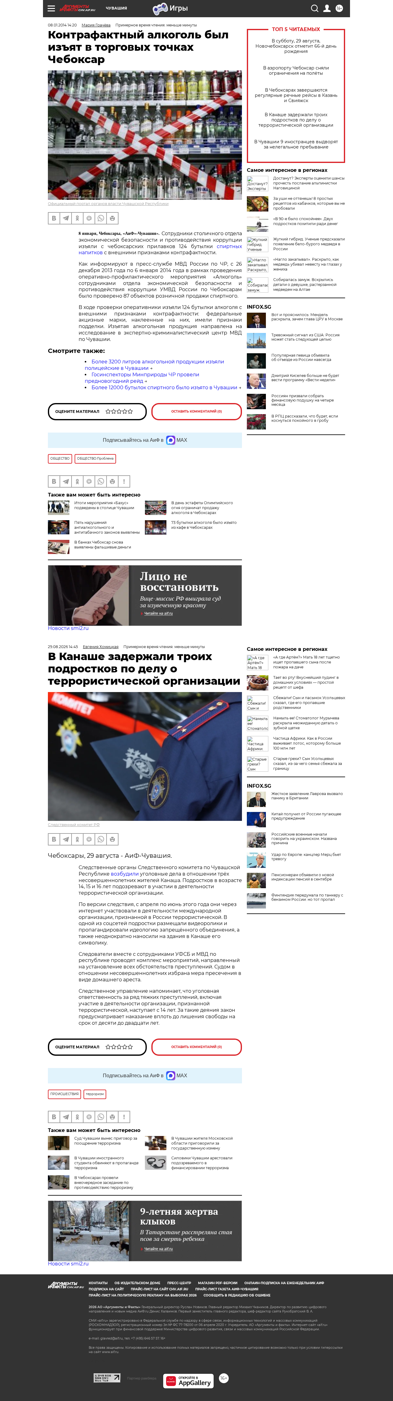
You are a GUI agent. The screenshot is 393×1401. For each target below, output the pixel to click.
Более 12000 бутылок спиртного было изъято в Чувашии (164, 387)
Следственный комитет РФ (74, 824)
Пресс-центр (179, 1283)
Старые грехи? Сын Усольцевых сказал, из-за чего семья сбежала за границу (307, 763)
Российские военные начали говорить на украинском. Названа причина (304, 838)
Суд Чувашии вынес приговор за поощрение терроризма (105, 1141)
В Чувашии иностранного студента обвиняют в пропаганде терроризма (106, 1163)
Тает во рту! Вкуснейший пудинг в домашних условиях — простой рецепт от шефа (306, 682)
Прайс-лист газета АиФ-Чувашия (226, 1289)
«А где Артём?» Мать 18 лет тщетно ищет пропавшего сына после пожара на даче (306, 662)
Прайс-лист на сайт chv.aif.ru (159, 1289)
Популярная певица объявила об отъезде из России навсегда (301, 357)
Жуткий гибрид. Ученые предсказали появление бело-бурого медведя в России (309, 244)
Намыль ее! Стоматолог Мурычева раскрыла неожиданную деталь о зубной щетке (306, 723)
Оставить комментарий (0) (196, 412)
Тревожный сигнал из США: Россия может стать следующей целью (305, 337)
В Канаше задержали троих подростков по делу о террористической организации (296, 120)
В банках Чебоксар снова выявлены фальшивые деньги (102, 544)
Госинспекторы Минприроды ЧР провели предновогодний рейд (142, 378)
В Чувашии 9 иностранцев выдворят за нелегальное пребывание (296, 144)
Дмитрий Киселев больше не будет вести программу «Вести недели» (305, 378)
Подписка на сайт (106, 1289)
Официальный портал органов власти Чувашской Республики (108, 203)
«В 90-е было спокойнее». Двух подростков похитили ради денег (305, 221)
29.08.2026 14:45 (63, 646)
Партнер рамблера (141, 1378)
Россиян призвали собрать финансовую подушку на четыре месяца (302, 400)
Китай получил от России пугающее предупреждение (306, 816)
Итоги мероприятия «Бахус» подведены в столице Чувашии (104, 505)
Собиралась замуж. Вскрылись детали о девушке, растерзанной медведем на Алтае (305, 284)
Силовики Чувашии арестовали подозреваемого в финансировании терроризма (201, 1163)
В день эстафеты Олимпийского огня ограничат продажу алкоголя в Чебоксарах (202, 508)
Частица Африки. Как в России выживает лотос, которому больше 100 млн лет (307, 743)
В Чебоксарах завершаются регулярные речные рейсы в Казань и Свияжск (296, 95)
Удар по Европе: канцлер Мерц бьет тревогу (306, 857)
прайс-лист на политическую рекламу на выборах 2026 (142, 1295)
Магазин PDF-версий (217, 1283)
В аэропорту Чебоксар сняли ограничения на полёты (296, 70)
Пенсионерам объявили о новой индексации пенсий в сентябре (302, 877)
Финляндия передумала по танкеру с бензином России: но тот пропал (307, 897)
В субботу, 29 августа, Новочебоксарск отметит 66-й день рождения (296, 46)
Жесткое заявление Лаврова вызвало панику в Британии (307, 796)
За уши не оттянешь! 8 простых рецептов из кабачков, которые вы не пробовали (309, 203)
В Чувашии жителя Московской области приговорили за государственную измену (202, 1143)
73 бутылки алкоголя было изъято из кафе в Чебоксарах (204, 525)
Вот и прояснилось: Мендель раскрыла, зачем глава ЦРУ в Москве (307, 317)
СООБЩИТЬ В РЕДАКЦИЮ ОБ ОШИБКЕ (237, 1295)
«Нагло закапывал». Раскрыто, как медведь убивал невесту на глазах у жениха (307, 264)
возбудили (125, 874)
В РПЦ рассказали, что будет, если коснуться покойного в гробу (304, 418)
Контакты (98, 1283)
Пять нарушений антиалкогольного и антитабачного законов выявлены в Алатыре (94, 530)
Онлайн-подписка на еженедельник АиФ (284, 1283)
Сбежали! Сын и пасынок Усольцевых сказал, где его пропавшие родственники (309, 702)
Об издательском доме (137, 1283)
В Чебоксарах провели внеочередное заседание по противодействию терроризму (103, 1182)
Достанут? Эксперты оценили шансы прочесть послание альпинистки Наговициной (308, 183)
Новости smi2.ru (68, 628)
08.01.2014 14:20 (62, 25)
